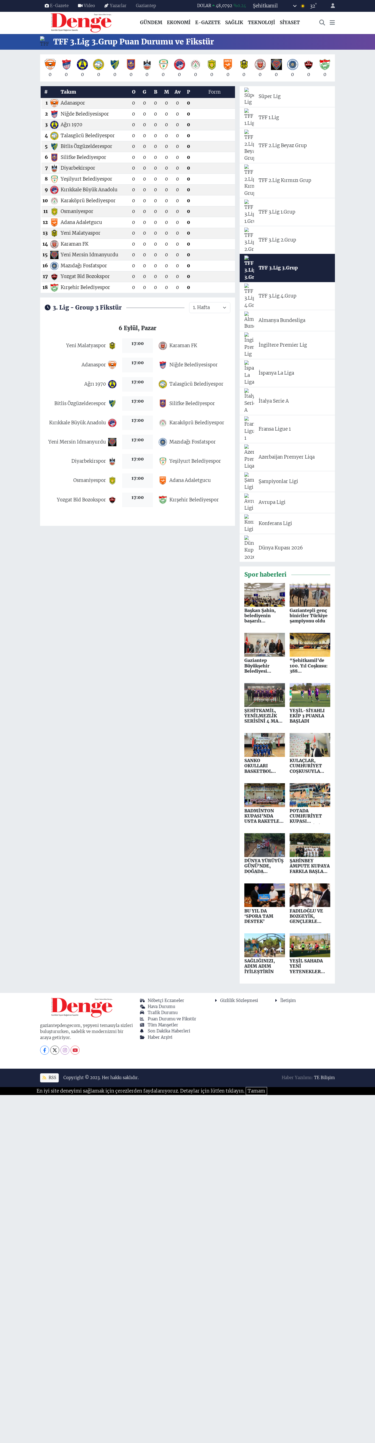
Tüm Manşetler (163, 1024)
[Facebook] (44, 1050)
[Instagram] (64, 1050)
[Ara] (322, 22)
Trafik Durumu (163, 1012)
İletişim (288, 1000)
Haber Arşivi (160, 1037)
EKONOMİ (179, 22)
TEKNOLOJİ (261, 22)
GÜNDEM (151, 22)
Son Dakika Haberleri (169, 1031)
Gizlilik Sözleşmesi (239, 1000)
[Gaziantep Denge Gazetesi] (81, 22)
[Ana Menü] (332, 22)
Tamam (256, 1091)
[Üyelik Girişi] (330, 6)
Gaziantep (146, 5)
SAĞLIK (234, 22)
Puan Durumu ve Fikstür (172, 1018)
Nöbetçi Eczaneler (166, 1000)
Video (89, 5)
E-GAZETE (207, 22)
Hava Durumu (161, 1006)
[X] (54, 1050)
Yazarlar (118, 5)
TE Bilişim (324, 1077)
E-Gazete (59, 5)
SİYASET (290, 22)
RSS (51, 1077)
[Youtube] (75, 1050)
